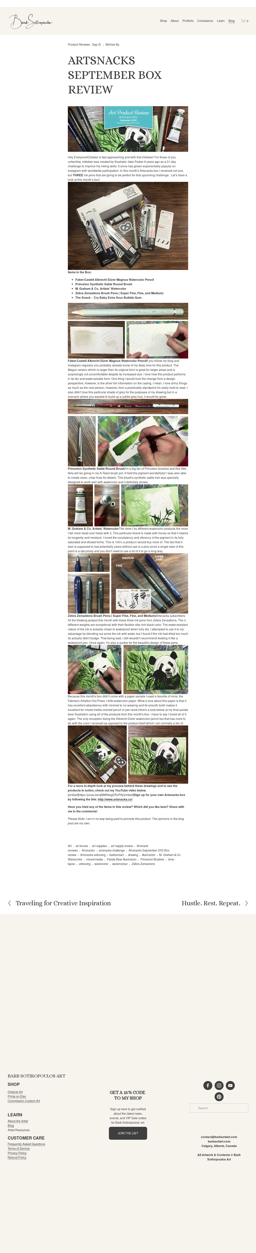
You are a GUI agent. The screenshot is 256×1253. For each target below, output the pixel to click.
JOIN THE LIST (128, 1133)
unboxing (85, 863)
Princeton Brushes (152, 859)
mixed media (94, 859)
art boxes (82, 846)
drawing (133, 855)
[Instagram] (219, 1085)
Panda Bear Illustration (121, 859)
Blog (231, 21)
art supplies (99, 846)
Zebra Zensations (143, 863)
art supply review (122, 846)
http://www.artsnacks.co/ (115, 799)
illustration (148, 855)
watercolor (101, 863)
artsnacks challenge (112, 850)
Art (70, 846)
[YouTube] (230, 1085)
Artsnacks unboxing (93, 855)
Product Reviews (79, 44)
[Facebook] (207, 1085)
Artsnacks (88, 850)
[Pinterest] (219, 1096)
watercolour (120, 863)
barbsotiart (116, 855)
